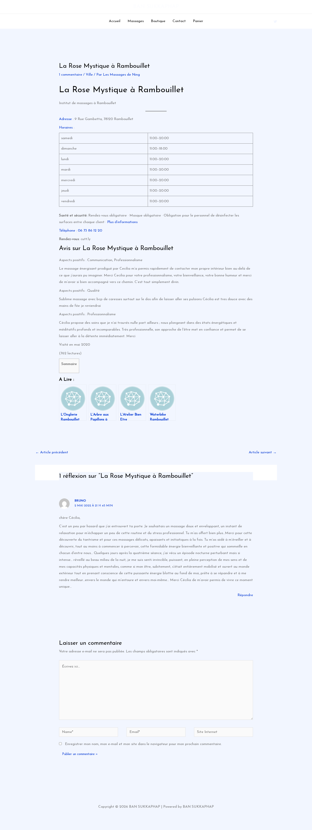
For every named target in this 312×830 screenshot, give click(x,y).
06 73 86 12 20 (90, 230)
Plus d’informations (122, 222)
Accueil (114, 21)
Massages (136, 21)
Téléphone (67, 230)
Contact (179, 21)
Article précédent (51, 452)
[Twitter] (275, 21)
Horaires (66, 127)
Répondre (245, 595)
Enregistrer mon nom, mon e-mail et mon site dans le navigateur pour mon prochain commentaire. (143, 744)
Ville (89, 74)
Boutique (158, 21)
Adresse (65, 119)
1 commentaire (70, 74)
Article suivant (263, 452)
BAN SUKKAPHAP (156, 6)
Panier (198, 21)
